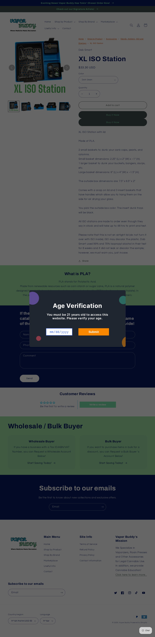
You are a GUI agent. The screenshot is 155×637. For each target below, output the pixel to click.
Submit (94, 332)
